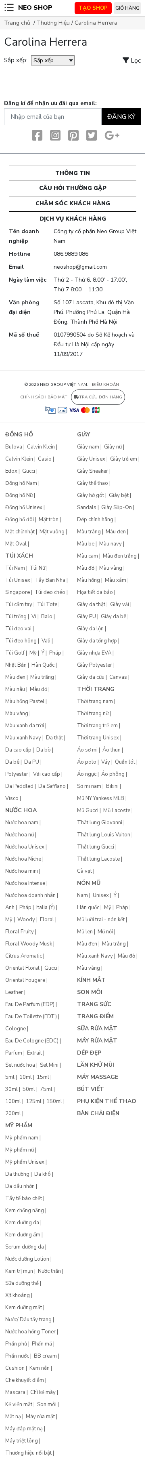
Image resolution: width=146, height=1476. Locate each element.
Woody (26, 919)
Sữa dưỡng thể (22, 1283)
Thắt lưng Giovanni (99, 822)
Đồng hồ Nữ (19, 495)
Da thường (17, 1174)
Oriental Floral (22, 968)
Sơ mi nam (89, 786)
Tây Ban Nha (50, 580)
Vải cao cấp (46, 774)
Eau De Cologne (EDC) (31, 1040)
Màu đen (15, 677)
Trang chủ (17, 23)
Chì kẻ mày (43, 1392)
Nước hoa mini (21, 871)
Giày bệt (119, 495)
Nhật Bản (16, 665)
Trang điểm (95, 1016)
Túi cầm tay (18, 604)
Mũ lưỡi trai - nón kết (101, 919)
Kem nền (39, 1368)
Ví (33, 616)
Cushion (15, 1368)
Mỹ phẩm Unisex (24, 1162)
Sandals (86, 507)
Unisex (101, 895)
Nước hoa (21, 810)
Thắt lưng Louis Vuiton (103, 834)
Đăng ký (121, 116)
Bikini (112, 786)
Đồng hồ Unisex (23, 507)
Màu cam (87, 556)
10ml (25, 1077)
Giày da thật (91, 604)
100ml (13, 1101)
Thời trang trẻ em (97, 725)
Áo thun (111, 750)
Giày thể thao (92, 483)
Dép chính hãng (95, 519)
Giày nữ (113, 447)
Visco (12, 798)
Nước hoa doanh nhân (30, 895)
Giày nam (88, 447)
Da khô (42, 1174)
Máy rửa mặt (40, 1416)
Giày (83, 434)
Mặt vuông (52, 531)
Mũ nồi (105, 931)
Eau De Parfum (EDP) (29, 1004)
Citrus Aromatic (23, 956)
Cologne (15, 1028)
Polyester (16, 774)
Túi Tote (47, 604)
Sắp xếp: (15, 60)
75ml (46, 1089)
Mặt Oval (16, 543)
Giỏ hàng (127, 8)
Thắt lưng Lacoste (98, 859)
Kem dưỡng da (22, 1222)
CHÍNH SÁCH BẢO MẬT (43, 397)
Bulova (13, 447)
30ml (11, 1089)
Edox (11, 471)
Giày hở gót (90, 495)
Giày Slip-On (116, 507)
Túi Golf (15, 653)
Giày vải (119, 604)
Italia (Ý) (45, 907)
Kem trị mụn (19, 1271)
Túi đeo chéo (50, 592)
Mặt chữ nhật (20, 531)
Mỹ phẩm (18, 1125)
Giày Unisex (91, 459)
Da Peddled (19, 786)
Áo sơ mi (87, 750)
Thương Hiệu (53, 23)
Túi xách (19, 556)
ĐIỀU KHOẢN (105, 384)
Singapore (17, 592)
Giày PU (86, 616)
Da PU (31, 762)
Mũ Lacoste (116, 810)
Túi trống (16, 616)
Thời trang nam (95, 701)
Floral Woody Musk (28, 944)
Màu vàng (16, 713)
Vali (46, 640)
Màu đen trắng (120, 556)
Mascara (15, 1392)
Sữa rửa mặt (97, 1028)
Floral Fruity (19, 931)
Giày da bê (113, 616)
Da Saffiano (52, 786)
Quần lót (125, 762)
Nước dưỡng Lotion (27, 1259)
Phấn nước (17, 1356)
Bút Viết (90, 1089)
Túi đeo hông (21, 640)
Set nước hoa (20, 1065)
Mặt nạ (13, 1416)
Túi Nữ (37, 568)
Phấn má (42, 1344)
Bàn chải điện (98, 1113)
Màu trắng (42, 677)
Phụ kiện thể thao (106, 1101)
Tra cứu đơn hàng (100, 397)
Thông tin (72, 173)
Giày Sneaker (92, 471)
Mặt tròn (48, 519)
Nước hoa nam (21, 822)
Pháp (55, 653)
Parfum (13, 1053)
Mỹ (33, 653)
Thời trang (96, 689)
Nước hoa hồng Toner (30, 1331)
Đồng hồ (19, 434)
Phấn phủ (16, 1344)
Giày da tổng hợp (97, 640)
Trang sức (94, 1004)
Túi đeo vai (18, 628)
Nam (82, 895)
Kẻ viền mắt (18, 1404)
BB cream (45, 1356)
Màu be (85, 543)
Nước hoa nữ (19, 834)
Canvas (118, 677)
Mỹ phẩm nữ (19, 1150)
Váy (105, 762)
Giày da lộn (90, 628)
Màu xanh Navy (23, 737)
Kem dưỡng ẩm (22, 1234)
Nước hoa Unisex (24, 847)
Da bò (43, 750)
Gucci (28, 471)
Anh (10, 907)
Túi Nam (15, 568)
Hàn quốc (88, 907)
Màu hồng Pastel (24, 701)
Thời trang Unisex (98, 737)
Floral (47, 919)
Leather (14, 992)
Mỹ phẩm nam (21, 1137)
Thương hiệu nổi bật (28, 1453)
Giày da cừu (90, 677)
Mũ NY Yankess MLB (100, 798)
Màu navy (110, 543)
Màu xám (115, 580)
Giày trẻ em (123, 459)
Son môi (46, 1404)
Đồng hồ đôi (19, 519)
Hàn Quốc (42, 665)
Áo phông (113, 774)
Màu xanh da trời (24, 725)
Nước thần (49, 1271)
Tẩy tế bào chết (23, 1198)
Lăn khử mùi (95, 1065)
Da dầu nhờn (20, 1186)
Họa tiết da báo (95, 592)
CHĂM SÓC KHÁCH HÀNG (72, 203)
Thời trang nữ (92, 713)
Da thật (54, 737)
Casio (45, 459)
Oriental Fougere (25, 980)
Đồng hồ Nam (21, 483)
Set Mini (49, 1065)
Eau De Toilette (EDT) (31, 1016)
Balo (46, 616)
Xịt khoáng (17, 1295)
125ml (34, 1101)
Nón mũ (88, 883)
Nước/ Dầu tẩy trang (28, 1319)
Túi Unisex (17, 580)
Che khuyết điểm (24, 1380)
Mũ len (85, 931)
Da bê (12, 762)
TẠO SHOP (93, 8)
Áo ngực (86, 774)
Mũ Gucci (87, 810)
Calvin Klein (41, 447)
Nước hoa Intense (25, 883)
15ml (43, 1077)
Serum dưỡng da (24, 1247)
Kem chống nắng (24, 1210)
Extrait (34, 1053)
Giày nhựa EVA (94, 653)
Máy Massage (97, 1077)
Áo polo (86, 762)
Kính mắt (91, 980)
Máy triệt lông (21, 1440)
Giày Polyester (94, 665)
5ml (10, 1077)
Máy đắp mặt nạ (24, 1428)
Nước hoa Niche (23, 859)
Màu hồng (88, 580)
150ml (54, 1101)
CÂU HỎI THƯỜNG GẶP (72, 188)
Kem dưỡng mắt (23, 1307)
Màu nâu (15, 689)
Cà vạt (84, 871)
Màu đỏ (38, 689)
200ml (13, 1113)
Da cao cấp (18, 750)
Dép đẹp (89, 1053)
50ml (29, 1089)
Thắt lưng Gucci (95, 847)
